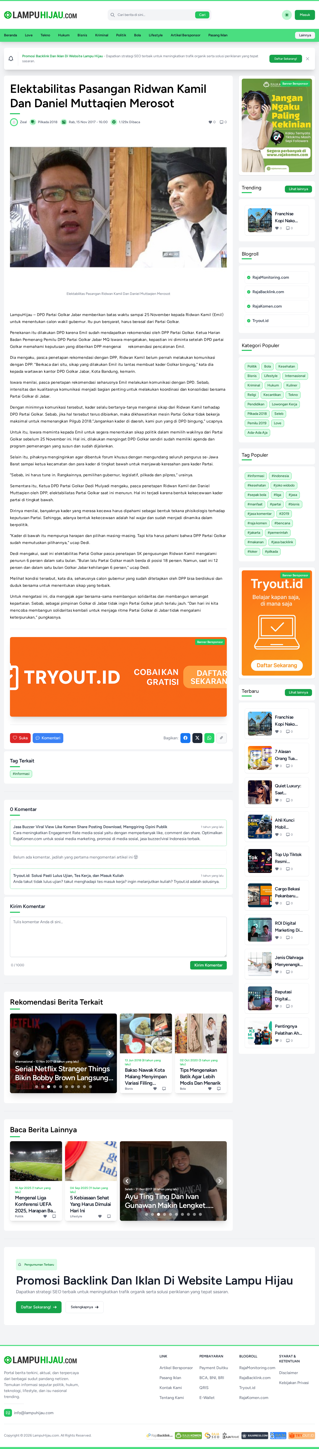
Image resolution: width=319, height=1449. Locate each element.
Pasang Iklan (218, 35)
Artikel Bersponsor (185, 35)
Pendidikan (255, 404)
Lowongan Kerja (284, 404)
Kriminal (101, 35)
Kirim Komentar (208, 965)
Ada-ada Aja (257, 432)
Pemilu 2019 (256, 423)
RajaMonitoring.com (270, 277)
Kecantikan (272, 395)
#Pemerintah (278, 533)
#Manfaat (254, 504)
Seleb (278, 414)
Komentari (51, 738)
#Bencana (282, 523)
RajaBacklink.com (268, 291)
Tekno (45, 35)
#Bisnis (294, 504)
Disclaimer (288, 1372)
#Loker (252, 551)
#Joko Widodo (284, 485)
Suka (23, 738)
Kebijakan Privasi (294, 1382)
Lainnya (305, 35)
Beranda (10, 35)
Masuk (305, 15)
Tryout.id (260, 320)
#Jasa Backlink (282, 542)
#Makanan (255, 542)
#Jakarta (253, 533)
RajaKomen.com (267, 306)
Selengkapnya (82, 1307)
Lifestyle (156, 35)
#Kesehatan (256, 485)
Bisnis (82, 35)
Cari (202, 15)
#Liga (277, 495)
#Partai (275, 504)
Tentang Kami (172, 1397)
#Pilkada (271, 551)
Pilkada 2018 (257, 414)
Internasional (295, 376)
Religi (251, 395)
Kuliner (291, 385)
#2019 (284, 514)
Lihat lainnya (298, 189)
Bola (137, 35)
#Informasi (21, 774)
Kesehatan (286, 366)
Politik (121, 35)
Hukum (64, 35)
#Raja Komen (257, 523)
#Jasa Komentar (259, 514)
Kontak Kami (171, 1387)
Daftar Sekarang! (285, 58)
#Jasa (293, 495)
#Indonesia (280, 476)
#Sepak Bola (256, 495)
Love (29, 35)
